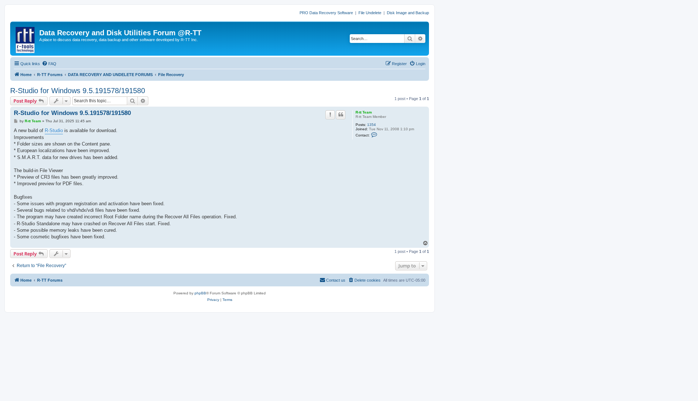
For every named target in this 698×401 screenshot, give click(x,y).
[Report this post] (330, 114)
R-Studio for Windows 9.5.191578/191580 (77, 91)
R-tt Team (364, 112)
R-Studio (54, 130)
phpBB (200, 293)
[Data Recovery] (25, 38)
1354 (371, 125)
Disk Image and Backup (408, 13)
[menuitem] (49, 63)
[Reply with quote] (340, 114)
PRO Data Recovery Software (326, 13)
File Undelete (369, 13)
